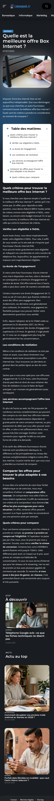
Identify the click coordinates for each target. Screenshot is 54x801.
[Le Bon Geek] (19, 6)
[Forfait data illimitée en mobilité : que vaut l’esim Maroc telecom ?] (27, 751)
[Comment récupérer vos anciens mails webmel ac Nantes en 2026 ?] (27, 688)
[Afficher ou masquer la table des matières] (44, 129)
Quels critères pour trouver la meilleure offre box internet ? (24, 135)
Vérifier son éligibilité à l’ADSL (25, 143)
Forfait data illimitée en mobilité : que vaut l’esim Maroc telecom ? (27, 779)
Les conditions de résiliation (25, 155)
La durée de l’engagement (24, 149)
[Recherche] (46, 6)
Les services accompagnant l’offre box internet (27, 161)
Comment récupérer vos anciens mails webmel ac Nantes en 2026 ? (25, 716)
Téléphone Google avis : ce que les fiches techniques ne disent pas (25, 635)
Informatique (10, 712)
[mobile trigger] (5, 6)
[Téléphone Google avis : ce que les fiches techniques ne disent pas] (27, 615)
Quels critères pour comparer (26, 177)
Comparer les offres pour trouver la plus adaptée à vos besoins (26, 170)
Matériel (8, 31)
